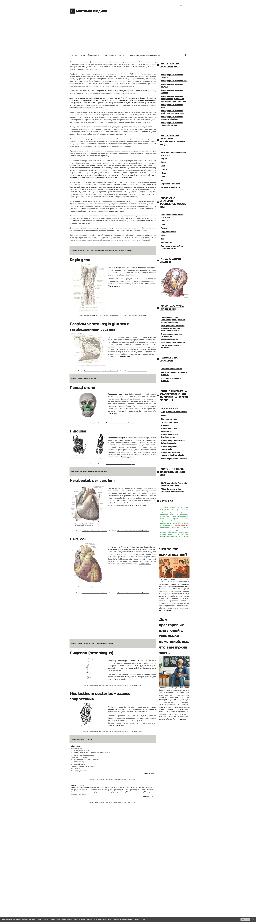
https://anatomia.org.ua (179, 525)
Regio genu (80, 260)
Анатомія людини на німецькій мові (94, 531)
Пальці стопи (82, 388)
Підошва (78, 431)
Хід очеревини (77, 746)
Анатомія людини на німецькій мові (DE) (172, 472)
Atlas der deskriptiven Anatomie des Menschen (133, 531)
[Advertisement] (128, 37)
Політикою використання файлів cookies (129, 919)
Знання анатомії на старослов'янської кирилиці (101, 315)
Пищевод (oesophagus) (91, 653)
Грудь (140, 685)
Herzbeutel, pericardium (92, 480)
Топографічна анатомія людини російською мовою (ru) (108, 685)
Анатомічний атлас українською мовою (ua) (110, 779)
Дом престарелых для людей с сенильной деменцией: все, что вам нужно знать (174, 636)
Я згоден (245, 919)
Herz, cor (78, 539)
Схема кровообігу (78, 785)
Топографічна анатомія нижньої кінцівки (120, 423)
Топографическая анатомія (137, 315)
